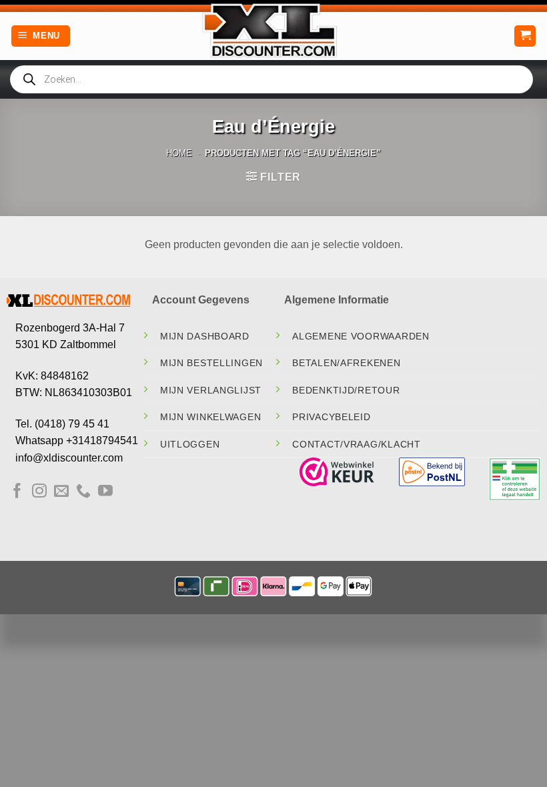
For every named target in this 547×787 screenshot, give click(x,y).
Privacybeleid (331, 417)
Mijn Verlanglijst (210, 390)
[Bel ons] (83, 492)
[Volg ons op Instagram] (39, 492)
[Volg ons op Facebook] (17, 492)
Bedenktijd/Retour (346, 390)
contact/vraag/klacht (356, 444)
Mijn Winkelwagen (210, 417)
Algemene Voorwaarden (360, 336)
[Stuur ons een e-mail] (61, 492)
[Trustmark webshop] (337, 471)
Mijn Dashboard (204, 336)
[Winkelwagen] (525, 36)
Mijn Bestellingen (211, 362)
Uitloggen (189, 444)
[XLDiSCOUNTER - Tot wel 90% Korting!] (273, 30)
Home (179, 153)
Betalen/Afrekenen (346, 362)
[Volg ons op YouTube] (105, 492)
